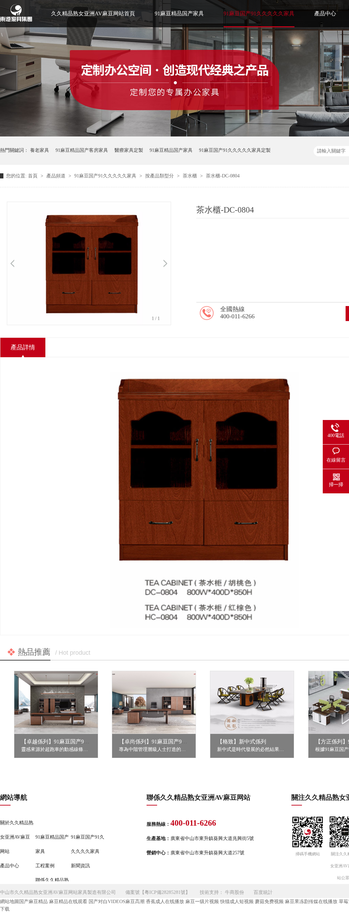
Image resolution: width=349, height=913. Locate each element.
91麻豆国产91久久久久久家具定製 (235, 150)
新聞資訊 (80, 865)
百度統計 (263, 892)
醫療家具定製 (129, 150)
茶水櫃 (190, 175)
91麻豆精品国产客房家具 (82, 150)
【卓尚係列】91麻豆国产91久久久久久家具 (171, 741)
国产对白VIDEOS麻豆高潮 (117, 901)
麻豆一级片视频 (202, 901)
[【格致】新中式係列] (252, 702)
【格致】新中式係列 (241, 741)
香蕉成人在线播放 (165, 901)
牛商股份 (234, 892)
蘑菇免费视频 (269, 901)
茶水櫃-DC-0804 (223, 175)
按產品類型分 (160, 175)
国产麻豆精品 (33, 901)
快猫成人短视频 (237, 901)
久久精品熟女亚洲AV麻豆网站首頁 (93, 13)
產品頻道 (56, 175)
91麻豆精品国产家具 (179, 13)
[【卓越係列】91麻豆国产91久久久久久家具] (56, 702)
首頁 (33, 175)
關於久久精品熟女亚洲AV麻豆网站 (16, 837)
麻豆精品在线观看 (68, 901)
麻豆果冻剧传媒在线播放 (311, 901)
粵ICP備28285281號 (165, 892)
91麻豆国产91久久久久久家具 (259, 13)
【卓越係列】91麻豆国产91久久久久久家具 (73, 741)
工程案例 (45, 865)
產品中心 (325, 13)
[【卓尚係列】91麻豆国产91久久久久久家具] (154, 702)
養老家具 (39, 150)
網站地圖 (9, 901)
